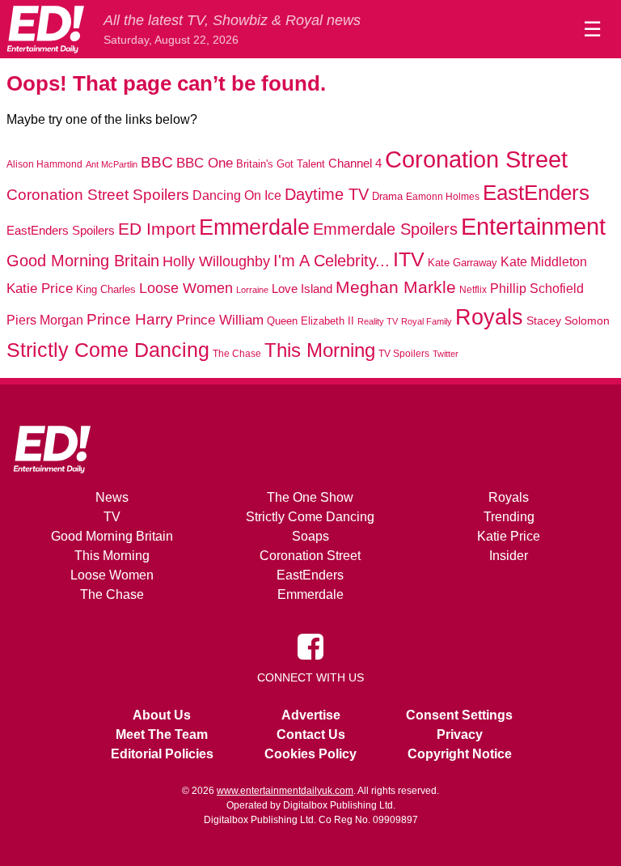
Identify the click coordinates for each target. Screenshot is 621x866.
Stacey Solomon (568, 321)
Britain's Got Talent (280, 164)
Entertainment (533, 226)
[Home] (45, 29)
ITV (409, 259)
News (112, 497)
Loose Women (186, 287)
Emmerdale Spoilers (385, 229)
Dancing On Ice (236, 195)
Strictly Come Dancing (107, 349)
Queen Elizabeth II (310, 321)
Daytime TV (327, 194)
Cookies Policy (310, 754)
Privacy (460, 734)
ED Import (157, 228)
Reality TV (377, 321)
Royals (489, 316)
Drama (387, 196)
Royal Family (426, 321)
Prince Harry (130, 319)
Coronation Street (476, 159)
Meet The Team (162, 734)
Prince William (220, 320)
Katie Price (39, 288)
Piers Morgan (44, 320)
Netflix (473, 290)
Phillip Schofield (537, 288)
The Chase (237, 353)
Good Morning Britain (82, 261)
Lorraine (252, 290)
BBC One (204, 163)
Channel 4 (355, 163)
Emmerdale (254, 227)
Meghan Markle (396, 287)
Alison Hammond (44, 164)
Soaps (310, 536)
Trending (509, 517)
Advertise (310, 715)
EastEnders (536, 192)
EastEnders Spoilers (60, 230)
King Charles (106, 289)
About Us (162, 715)
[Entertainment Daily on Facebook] (310, 645)
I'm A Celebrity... (331, 261)
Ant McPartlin (111, 164)
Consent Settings (459, 715)
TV (112, 517)
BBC (157, 162)
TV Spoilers (403, 353)
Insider (508, 555)
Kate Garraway (462, 263)
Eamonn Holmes (442, 196)
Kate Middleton (544, 261)
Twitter (445, 354)
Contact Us (311, 734)
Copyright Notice (460, 754)
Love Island (302, 288)
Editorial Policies (162, 754)
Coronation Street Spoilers (97, 194)
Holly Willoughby (216, 261)
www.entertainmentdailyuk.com (285, 790)
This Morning (319, 350)
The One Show (310, 497)
